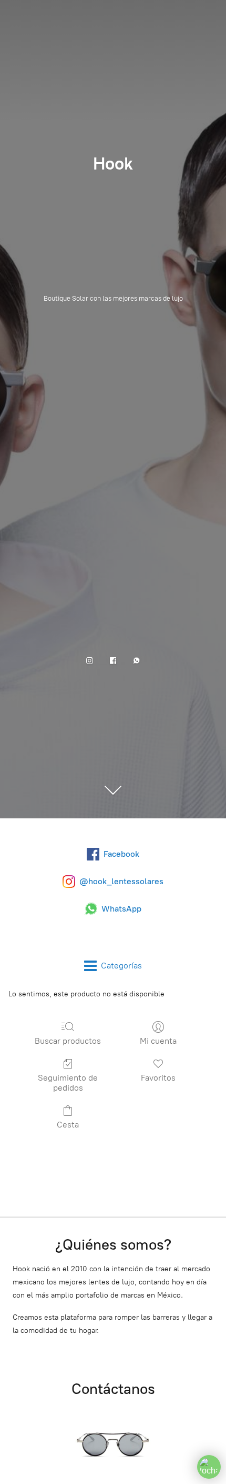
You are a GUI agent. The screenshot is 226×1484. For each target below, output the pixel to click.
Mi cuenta (158, 1041)
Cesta (68, 1125)
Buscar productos (68, 1041)
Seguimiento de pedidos (68, 1083)
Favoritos (158, 1078)
